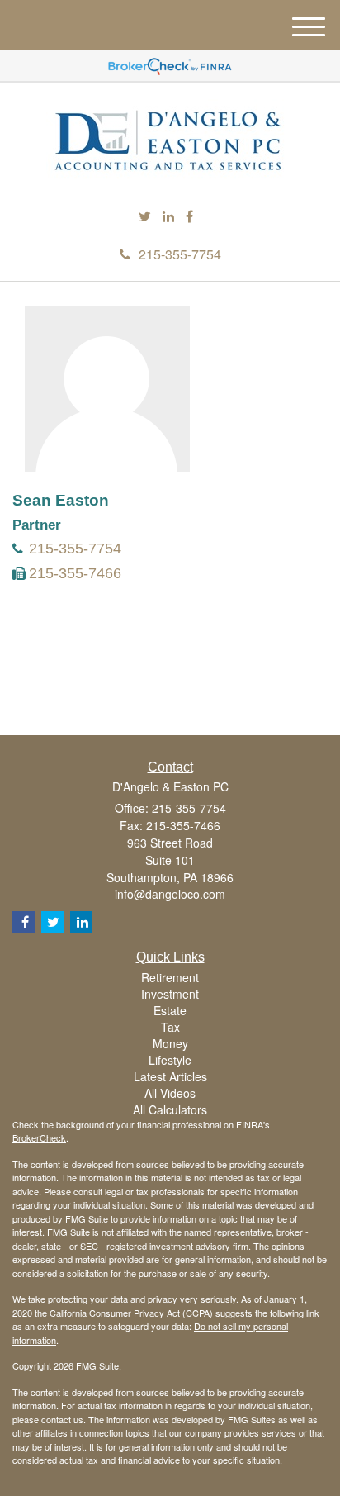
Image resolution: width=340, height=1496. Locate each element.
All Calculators (170, 1109)
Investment (170, 993)
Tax (170, 1027)
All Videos (170, 1093)
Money (170, 1043)
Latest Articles (170, 1076)
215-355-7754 (180, 254)
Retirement (170, 977)
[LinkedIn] (168, 216)
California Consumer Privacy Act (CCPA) (131, 1312)
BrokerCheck (39, 1137)
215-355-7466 (75, 573)
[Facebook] (189, 216)
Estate (170, 1010)
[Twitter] (145, 216)
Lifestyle (170, 1060)
